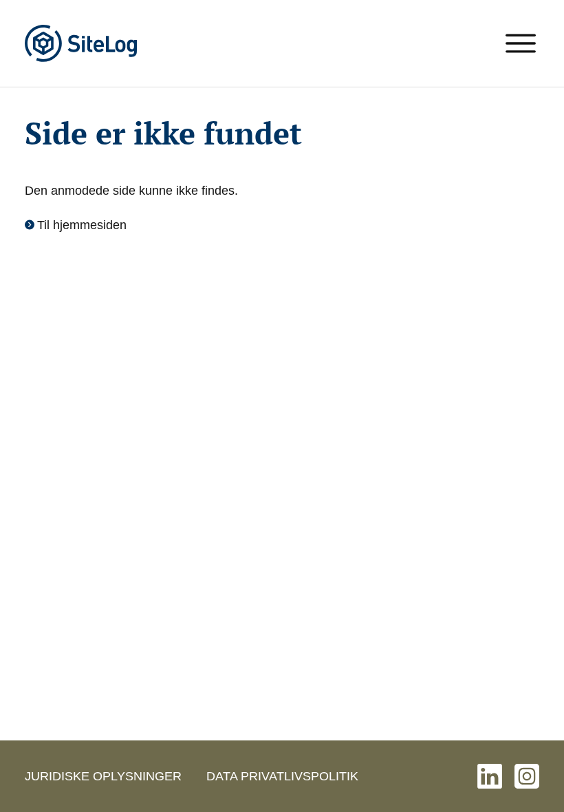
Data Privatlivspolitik (282, 776)
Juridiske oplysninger (103, 776)
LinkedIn (489, 776)
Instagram (526, 776)
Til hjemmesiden (82, 225)
